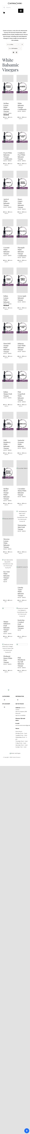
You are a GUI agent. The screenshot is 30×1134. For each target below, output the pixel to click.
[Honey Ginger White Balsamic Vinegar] (22, 183)
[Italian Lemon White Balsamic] (7, 280)
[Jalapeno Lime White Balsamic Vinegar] (22, 328)
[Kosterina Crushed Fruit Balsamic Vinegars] (22, 612)
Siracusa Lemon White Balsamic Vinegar (6, 543)
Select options (6, 118)
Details (10, 117)
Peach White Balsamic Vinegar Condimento (7, 156)
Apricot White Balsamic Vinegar (6, 202)
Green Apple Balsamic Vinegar (22, 298)
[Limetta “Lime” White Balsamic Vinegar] (22, 572)
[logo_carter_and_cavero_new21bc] (15, 1)
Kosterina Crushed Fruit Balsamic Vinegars (21, 624)
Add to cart (6, 601)
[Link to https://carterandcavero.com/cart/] (4, 12)
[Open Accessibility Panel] (26, 1130)
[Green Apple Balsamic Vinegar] (22, 280)
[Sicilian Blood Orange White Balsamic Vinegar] (7, 473)
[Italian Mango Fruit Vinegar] (7, 376)
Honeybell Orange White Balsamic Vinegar (6, 347)
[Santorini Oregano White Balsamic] (22, 424)
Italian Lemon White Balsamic (6, 299)
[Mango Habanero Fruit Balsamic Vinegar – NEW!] (7, 613)
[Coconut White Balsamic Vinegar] (7, 232)
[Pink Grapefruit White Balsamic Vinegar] (22, 376)
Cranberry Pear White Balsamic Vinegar (21, 156)
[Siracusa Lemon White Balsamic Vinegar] (7, 523)
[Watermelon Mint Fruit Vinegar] (22, 516)
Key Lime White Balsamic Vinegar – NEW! (6, 576)
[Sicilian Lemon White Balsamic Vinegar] (7, 87)
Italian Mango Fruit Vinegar (7, 394)
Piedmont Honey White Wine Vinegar (7, 659)
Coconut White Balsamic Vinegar (6, 250)
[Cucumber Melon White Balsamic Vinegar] (22, 473)
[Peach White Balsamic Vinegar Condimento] (7, 137)
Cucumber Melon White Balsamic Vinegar (22, 492)
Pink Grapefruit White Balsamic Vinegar (21, 396)
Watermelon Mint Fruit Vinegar (22, 527)
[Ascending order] (22, 44)
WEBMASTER (24, 757)
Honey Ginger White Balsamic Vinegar (21, 203)
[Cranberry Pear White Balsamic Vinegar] (22, 137)
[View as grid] (13, 52)
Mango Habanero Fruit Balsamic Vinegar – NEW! (6, 626)
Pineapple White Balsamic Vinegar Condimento (22, 251)
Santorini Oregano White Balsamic (21, 443)
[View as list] (16, 52)
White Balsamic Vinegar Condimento (22, 106)
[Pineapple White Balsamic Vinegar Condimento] (22, 232)
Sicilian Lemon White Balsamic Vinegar (6, 107)
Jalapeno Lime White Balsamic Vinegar (22, 346)
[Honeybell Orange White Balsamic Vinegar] (7, 328)
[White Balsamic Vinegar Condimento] (22, 87)
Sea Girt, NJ (16, 30)
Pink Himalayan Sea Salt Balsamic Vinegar (21, 662)
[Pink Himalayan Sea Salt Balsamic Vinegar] (22, 649)
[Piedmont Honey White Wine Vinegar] (7, 648)
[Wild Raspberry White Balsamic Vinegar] (7, 424)
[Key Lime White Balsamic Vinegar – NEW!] (7, 564)
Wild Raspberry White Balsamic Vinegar (7, 444)
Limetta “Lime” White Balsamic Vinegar (21, 591)
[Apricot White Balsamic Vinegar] (7, 183)
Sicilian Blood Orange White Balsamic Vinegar (6, 494)
